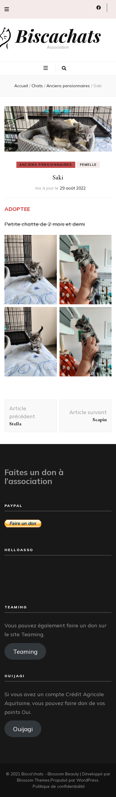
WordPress (87, 780)
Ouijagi (23, 729)
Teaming (25, 651)
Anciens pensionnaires (45, 165)
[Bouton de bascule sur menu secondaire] (6, 9)
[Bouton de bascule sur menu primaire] (46, 68)
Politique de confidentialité (59, 786)
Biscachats (58, 35)
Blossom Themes (33, 780)
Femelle (88, 165)
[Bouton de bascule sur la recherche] (64, 68)
